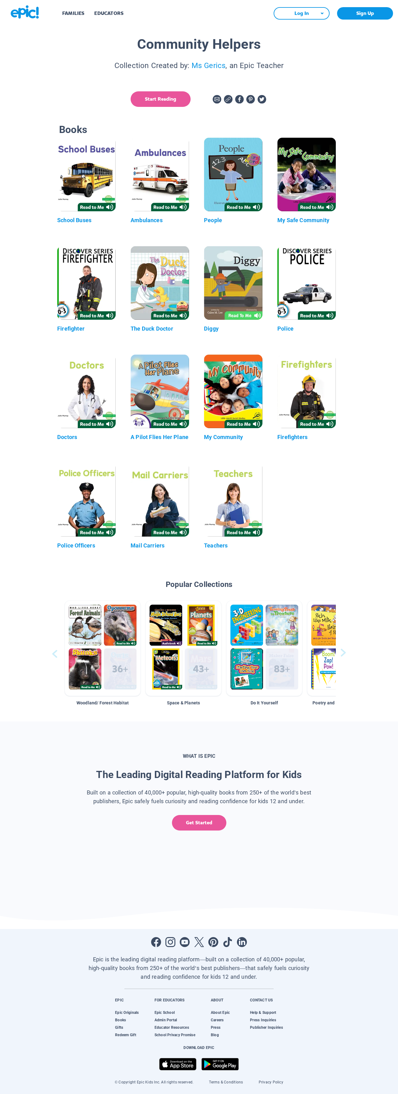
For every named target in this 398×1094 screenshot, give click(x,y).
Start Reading (160, 99)
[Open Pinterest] (213, 942)
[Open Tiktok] (228, 942)
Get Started (199, 822)
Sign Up (365, 13)
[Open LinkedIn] (242, 942)
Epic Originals (127, 1012)
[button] (103, 648)
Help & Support (263, 1012)
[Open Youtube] (185, 942)
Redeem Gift (125, 1035)
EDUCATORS (108, 13)
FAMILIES (73, 13)
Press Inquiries (263, 1020)
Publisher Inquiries (266, 1027)
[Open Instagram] (170, 942)
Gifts (119, 1027)
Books (120, 1020)
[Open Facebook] (156, 942)
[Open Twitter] (199, 942)
